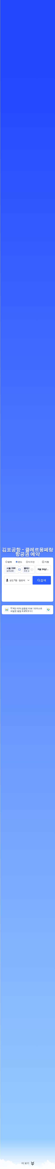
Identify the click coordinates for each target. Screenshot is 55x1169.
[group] (11, 569)
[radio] (8, 562)
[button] (50, 3)
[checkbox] (45, 562)
